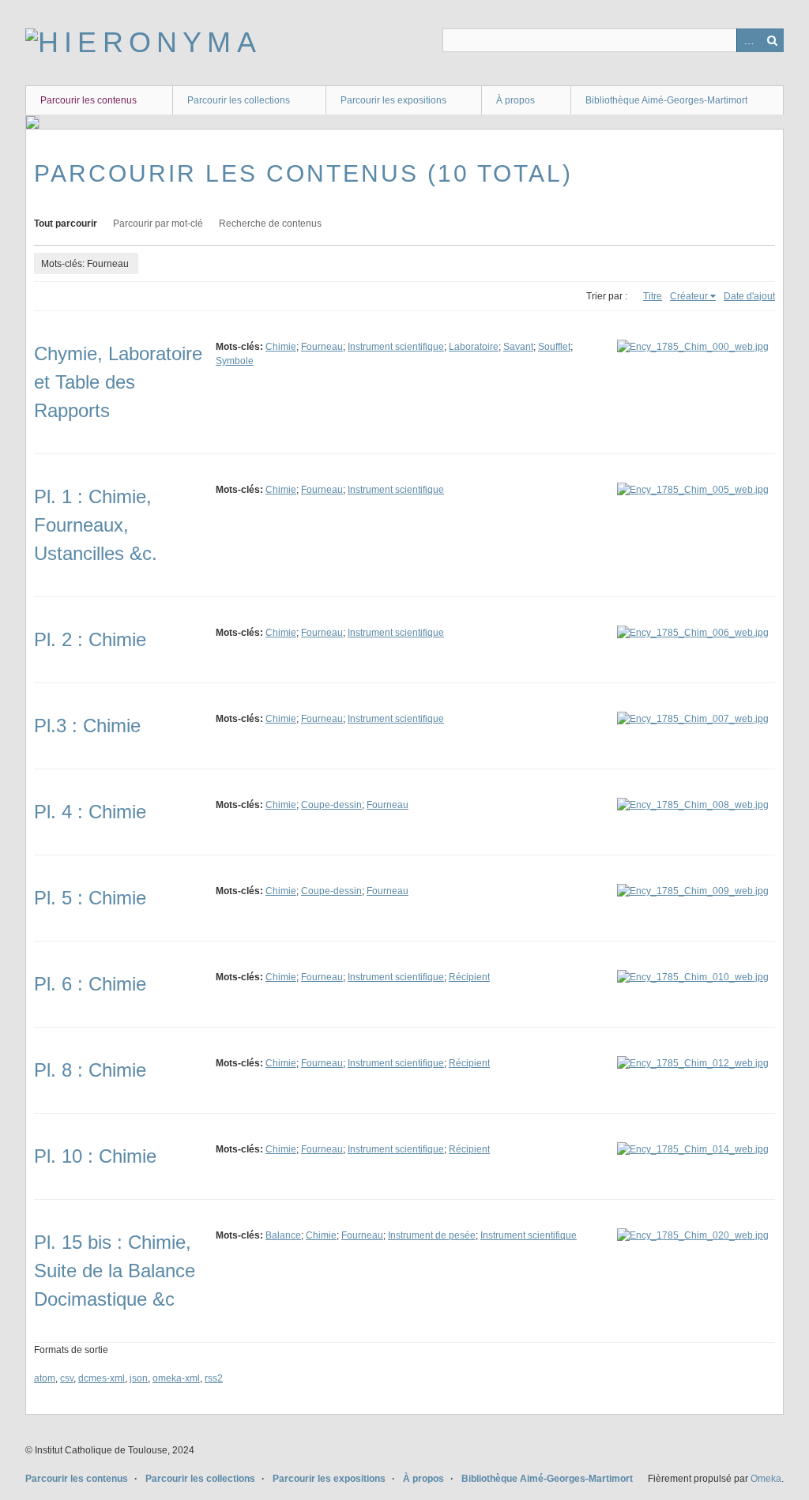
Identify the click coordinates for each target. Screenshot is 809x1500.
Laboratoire (474, 346)
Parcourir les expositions (393, 100)
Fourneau (322, 346)
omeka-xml (176, 1378)
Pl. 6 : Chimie (90, 983)
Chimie (280, 346)
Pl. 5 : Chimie (90, 897)
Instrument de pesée (432, 1235)
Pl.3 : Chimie (87, 725)
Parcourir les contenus (88, 100)
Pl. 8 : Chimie (90, 1070)
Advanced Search (748, 40)
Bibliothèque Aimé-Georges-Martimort (666, 100)
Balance (283, 1235)
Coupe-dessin (331, 804)
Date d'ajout (749, 296)
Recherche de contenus (270, 223)
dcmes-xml (101, 1378)
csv (66, 1378)
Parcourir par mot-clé (158, 223)
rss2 (214, 1378)
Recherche (772, 40)
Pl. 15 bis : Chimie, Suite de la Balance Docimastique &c (114, 1270)
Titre (652, 296)
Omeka (766, 1478)
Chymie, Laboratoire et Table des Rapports (118, 382)
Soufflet (554, 346)
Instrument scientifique (396, 346)
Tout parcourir (65, 223)
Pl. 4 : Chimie (90, 811)
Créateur (689, 296)
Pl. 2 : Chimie (90, 639)
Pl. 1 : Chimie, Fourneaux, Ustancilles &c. (95, 525)
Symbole (235, 361)
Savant (518, 346)
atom (44, 1378)
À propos (515, 100)
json (139, 1378)
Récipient (469, 977)
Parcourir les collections (238, 100)
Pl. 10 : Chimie (95, 1156)
